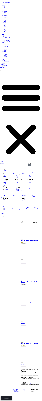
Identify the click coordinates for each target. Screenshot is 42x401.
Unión (4, 4)
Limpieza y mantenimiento (5, 65)
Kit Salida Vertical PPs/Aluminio (20, 210)
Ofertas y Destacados (18, 165)
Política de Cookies (15, 390)
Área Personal (2, 161)
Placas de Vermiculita (15, 215)
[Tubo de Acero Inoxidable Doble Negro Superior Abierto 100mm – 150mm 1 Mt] (29, 238)
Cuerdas (32, 215)
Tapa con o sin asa (5, 57)
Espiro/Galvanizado (4, 51)
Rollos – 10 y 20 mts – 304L (6, 40)
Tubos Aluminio (2, 45)
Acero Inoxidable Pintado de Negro (5, 26)
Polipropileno (3, 63)
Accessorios (3, 36)
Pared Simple (3, 42)
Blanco (4, 195)
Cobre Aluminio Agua (34, 196)
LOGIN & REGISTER (2, 67)
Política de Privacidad (15, 389)
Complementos (2, 64)
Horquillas (5, 13)
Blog (16, 166)
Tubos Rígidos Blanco (3, 183)
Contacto (14, 392)
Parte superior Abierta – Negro (5, 15)
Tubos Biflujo (2, 202)
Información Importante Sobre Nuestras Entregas (16, 391)
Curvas (4, 6)
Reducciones (5, 47)
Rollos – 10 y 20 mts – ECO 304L (7, 41)
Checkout (24, 390)
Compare (22, 280)
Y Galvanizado (5, 54)
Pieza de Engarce (24, 201)
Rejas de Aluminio (6, 215)
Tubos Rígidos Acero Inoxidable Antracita (6, 2)
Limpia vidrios (33, 214)
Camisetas (5, 8)
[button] (21, 118)
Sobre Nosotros (17, 164)
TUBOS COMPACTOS (7, 194)
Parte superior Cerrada (4, 19)
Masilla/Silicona (24, 214)
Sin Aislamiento (5, 50)
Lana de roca (14, 214)
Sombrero (5, 52)
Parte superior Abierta (4, 11)
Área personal (24, 389)
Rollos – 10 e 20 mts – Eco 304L (19, 191)
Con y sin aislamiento (25, 194)
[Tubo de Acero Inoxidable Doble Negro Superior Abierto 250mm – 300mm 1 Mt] (29, 341)
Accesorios (3, 3)
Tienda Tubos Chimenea (28, 383)
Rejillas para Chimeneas (6, 214)
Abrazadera (5, 55)
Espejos (4, 25)
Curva (3, 59)
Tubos (4, 7)
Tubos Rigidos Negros (3, 22)
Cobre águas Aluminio (6, 46)
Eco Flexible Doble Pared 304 (7, 37)
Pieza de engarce (5, 56)
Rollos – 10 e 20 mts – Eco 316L (19, 192)
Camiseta (4, 16)
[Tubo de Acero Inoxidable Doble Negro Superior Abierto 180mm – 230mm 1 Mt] (29, 300)
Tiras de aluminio (24, 215)
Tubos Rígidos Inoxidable (3, 170)
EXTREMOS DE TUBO (16, 194)
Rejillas (3, 66)
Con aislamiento (5, 49)
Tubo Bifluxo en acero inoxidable (5, 61)
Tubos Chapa (2, 197)
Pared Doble (3, 38)
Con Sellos (3, 5)
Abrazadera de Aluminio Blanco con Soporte (21, 211)
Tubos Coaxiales (2, 206)
